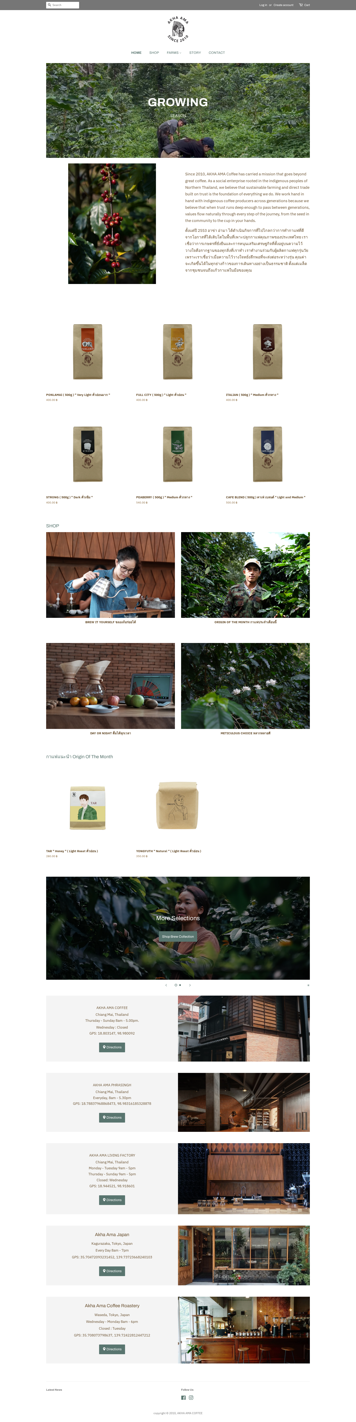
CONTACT (217, 52)
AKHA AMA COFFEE (190, 1413)
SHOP (154, 52)
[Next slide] (189, 984)
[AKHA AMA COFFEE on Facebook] (183, 1398)
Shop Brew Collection (178, 936)
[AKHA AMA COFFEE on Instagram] (191, 1398)
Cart (307, 5)
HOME (136, 52)
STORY (195, 52)
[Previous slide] (166, 984)
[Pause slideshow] (308, 984)
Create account (283, 5)
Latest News (54, 1389)
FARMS (173, 52)
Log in (263, 5)
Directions (114, 1047)
